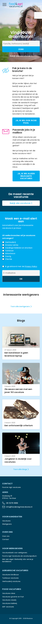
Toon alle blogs (20, 469)
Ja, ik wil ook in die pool (26, 121)
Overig (8, 256)
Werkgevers (7, 524)
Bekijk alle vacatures (20, 56)
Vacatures (6, 521)
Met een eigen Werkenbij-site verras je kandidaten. (17, 560)
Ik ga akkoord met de (21, 266)
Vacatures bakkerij (9, 603)
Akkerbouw (10, 253)
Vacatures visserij (9, 600)
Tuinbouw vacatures (10, 578)
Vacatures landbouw (10, 574)
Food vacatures (11, 589)
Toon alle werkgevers (20, 306)
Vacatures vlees (8, 593)
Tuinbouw (9, 250)
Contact (5, 539)
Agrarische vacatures (15, 570)
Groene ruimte (11, 245)
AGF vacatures (8, 607)
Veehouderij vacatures (11, 581)
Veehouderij (10, 242)
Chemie (8, 259)
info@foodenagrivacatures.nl (19, 507)
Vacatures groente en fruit (13, 597)
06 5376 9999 (12, 503)
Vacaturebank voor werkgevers (14, 552)
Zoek (21, 49)
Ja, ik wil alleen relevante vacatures (26, 176)
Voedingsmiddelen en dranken (18, 248)
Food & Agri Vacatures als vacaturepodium (19, 556)
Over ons (6, 536)
